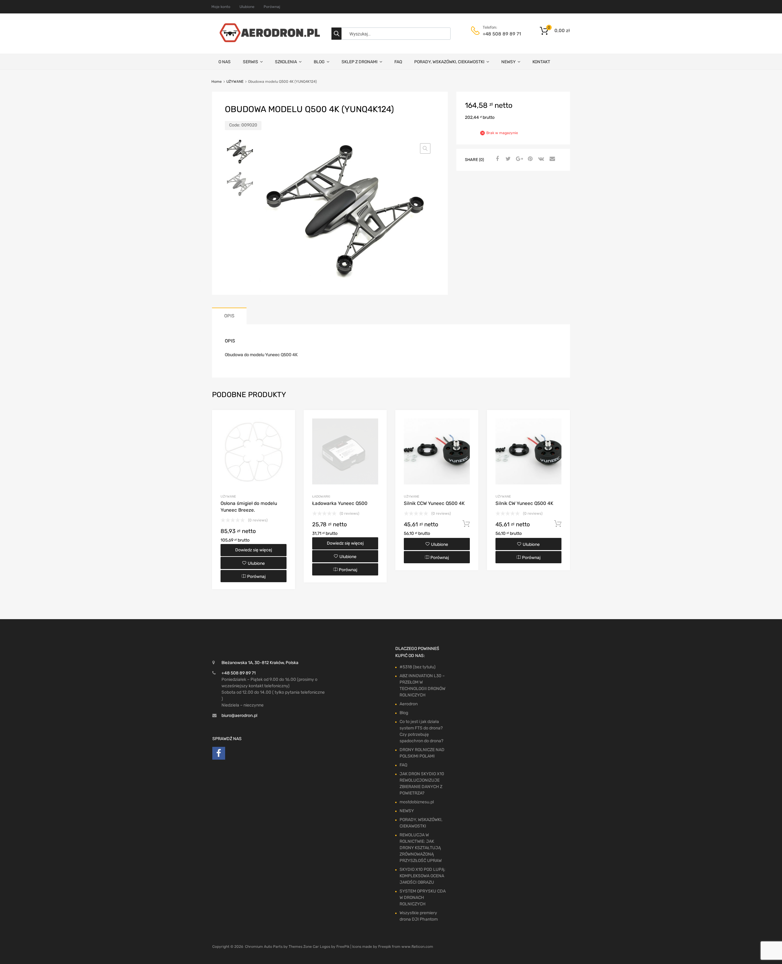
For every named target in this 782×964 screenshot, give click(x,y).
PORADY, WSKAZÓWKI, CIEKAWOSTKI (449, 61)
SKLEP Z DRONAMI (360, 61)
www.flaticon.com (417, 946)
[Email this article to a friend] (551, 159)
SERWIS (250, 61)
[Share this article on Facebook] (496, 159)
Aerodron (409, 704)
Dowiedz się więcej (253, 550)
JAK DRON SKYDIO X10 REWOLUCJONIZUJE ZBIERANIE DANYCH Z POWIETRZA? (422, 783)
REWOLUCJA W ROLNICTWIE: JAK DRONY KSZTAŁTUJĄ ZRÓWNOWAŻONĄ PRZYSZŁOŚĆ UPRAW (421, 847)
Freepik (384, 946)
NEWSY (508, 61)
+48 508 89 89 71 (498, 34)
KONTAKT (541, 61)
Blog (404, 712)
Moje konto (220, 7)
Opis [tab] (229, 316)
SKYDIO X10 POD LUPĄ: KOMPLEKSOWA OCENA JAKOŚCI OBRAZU (422, 876)
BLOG (319, 61)
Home (216, 81)
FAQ (398, 61)
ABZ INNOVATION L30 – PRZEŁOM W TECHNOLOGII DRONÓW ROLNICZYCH (422, 685)
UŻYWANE (234, 81)
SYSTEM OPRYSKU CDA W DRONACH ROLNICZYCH (423, 898)
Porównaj (272, 7)
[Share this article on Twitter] (507, 159)
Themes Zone (300, 946)
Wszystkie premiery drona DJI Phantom (419, 916)
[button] (425, 148)
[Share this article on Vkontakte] (540, 159)
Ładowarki (321, 496)
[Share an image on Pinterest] (529, 159)
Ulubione (246, 7)
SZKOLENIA (286, 61)
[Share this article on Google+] (518, 159)
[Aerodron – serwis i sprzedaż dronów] (267, 40)
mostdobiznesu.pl (417, 802)
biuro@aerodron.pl (239, 715)
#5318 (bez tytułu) (418, 667)
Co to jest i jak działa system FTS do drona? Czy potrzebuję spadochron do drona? (421, 731)
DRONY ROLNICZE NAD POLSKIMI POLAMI (422, 753)
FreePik (342, 946)
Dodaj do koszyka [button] (466, 524)
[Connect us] (218, 755)
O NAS (224, 61)
